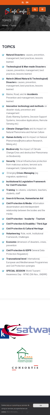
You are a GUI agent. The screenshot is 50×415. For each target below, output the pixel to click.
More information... (12, 412)
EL (23, 2)
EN (27, 2)
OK (41, 405)
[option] (25, 330)
